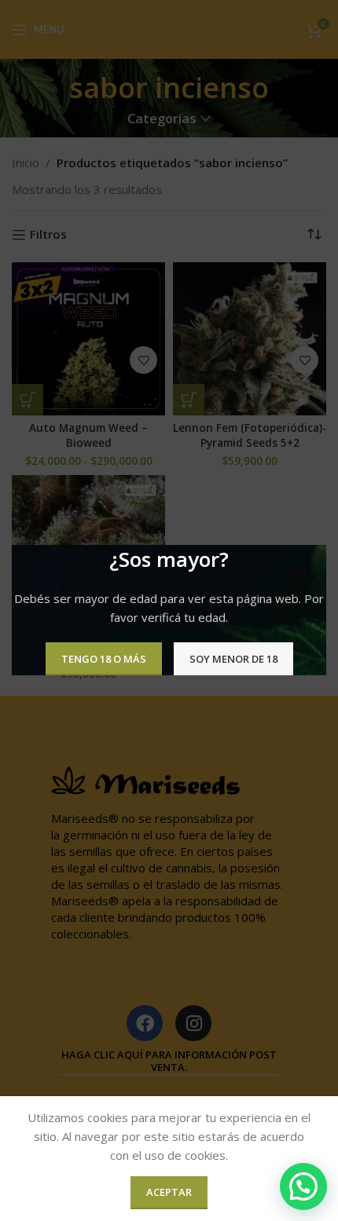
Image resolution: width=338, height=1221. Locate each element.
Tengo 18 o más (103, 659)
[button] (303, 1186)
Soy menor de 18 (233, 659)
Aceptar (169, 1192)
